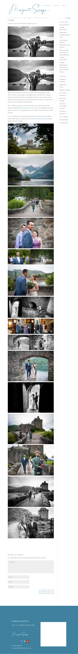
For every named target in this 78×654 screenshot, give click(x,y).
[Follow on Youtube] (27, 641)
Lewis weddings (63, 117)
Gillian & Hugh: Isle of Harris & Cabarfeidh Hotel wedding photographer (64, 54)
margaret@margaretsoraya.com (22, 648)
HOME (39, 5)
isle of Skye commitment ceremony (63, 106)
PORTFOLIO (56, 5)
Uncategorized (63, 123)
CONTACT (40, 11)
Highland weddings (26, 23)
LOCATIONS (46, 5)
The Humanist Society (28, 108)
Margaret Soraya (12, 23)
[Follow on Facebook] (21, 641)
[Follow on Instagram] (24, 641)
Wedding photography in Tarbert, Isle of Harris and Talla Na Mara (63, 67)
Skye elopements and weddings (43, 118)
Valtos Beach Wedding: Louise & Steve (64, 35)
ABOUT (64, 5)
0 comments (34, 23)
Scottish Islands (63, 120)
